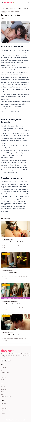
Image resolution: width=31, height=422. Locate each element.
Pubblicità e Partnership (7, 411)
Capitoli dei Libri (5, 372)
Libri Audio (3, 377)
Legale (3, 413)
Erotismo (12, 8)
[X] (2, 360)
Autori (2, 392)
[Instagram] (9, 360)
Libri (2, 370)
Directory (3, 406)
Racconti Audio (5, 375)
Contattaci (4, 408)
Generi (3, 387)
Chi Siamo (4, 403)
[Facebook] (6, 360)
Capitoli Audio (4, 380)
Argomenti (4, 389)
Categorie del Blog (6, 396)
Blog (7, 8)
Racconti (3, 367)
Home (2, 8)
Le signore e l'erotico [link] (22, 8)
